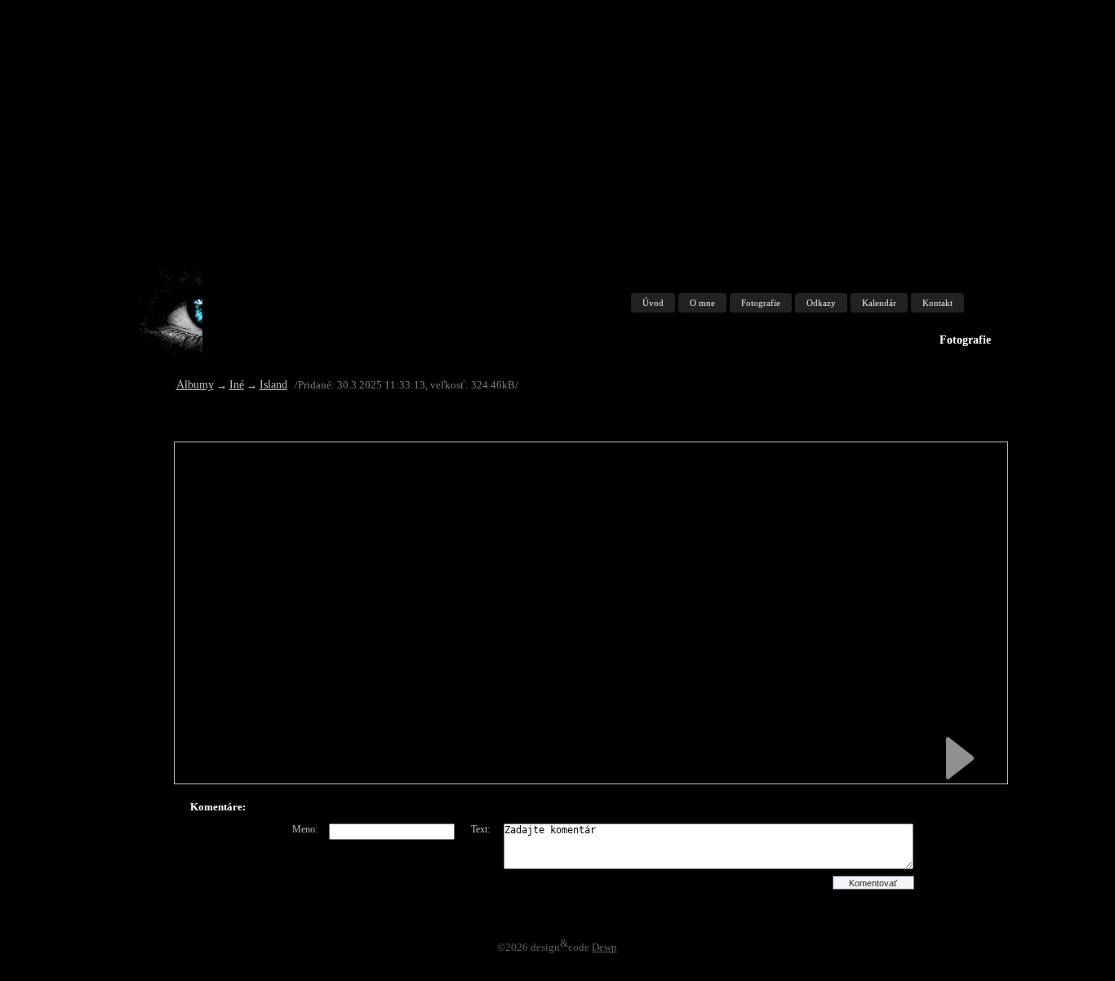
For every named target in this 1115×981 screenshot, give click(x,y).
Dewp (604, 947)
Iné (236, 385)
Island (273, 385)
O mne (702, 303)
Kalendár (879, 303)
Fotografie (760, 303)
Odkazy (821, 303)
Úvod (653, 303)
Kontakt (937, 303)
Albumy (195, 385)
